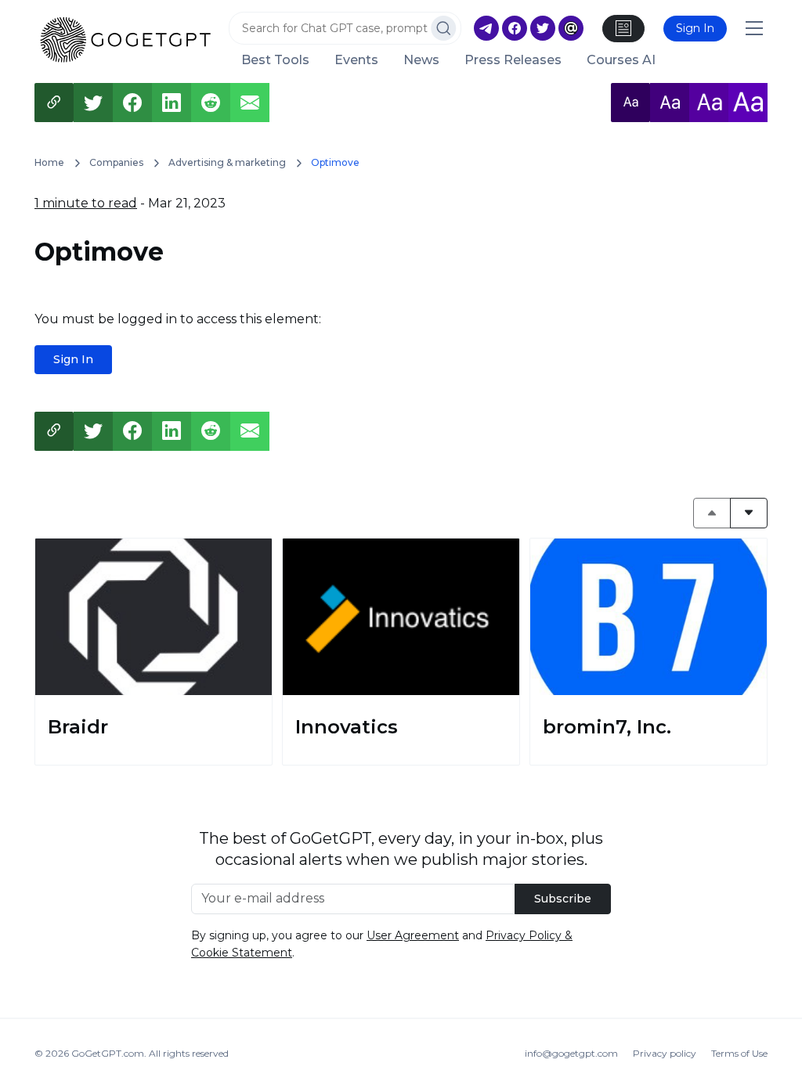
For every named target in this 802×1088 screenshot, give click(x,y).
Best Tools (275, 60)
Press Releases (513, 60)
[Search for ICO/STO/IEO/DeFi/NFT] (444, 28)
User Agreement (413, 935)
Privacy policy (664, 1053)
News (421, 60)
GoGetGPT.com (107, 1053)
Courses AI (621, 60)
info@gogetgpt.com (571, 1053)
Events (356, 60)
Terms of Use (739, 1053)
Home (49, 162)
